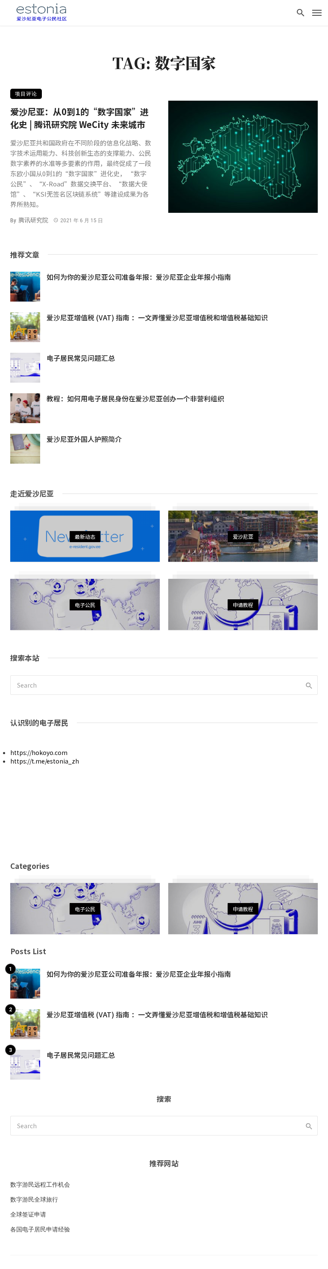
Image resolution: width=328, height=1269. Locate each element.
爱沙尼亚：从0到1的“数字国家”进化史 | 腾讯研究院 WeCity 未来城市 (79, 118)
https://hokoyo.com (38, 752)
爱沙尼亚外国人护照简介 (84, 439)
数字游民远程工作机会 (40, 1184)
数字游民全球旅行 (34, 1199)
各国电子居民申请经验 (40, 1229)
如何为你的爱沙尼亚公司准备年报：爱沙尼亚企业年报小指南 (139, 277)
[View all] (85, 536)
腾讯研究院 (33, 220)
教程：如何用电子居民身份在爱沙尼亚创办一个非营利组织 (135, 398)
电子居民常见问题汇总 (81, 358)
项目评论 (26, 94)
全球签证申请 (28, 1214)
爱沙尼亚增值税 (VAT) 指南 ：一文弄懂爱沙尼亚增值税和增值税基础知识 (157, 317)
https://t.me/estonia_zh (44, 761)
